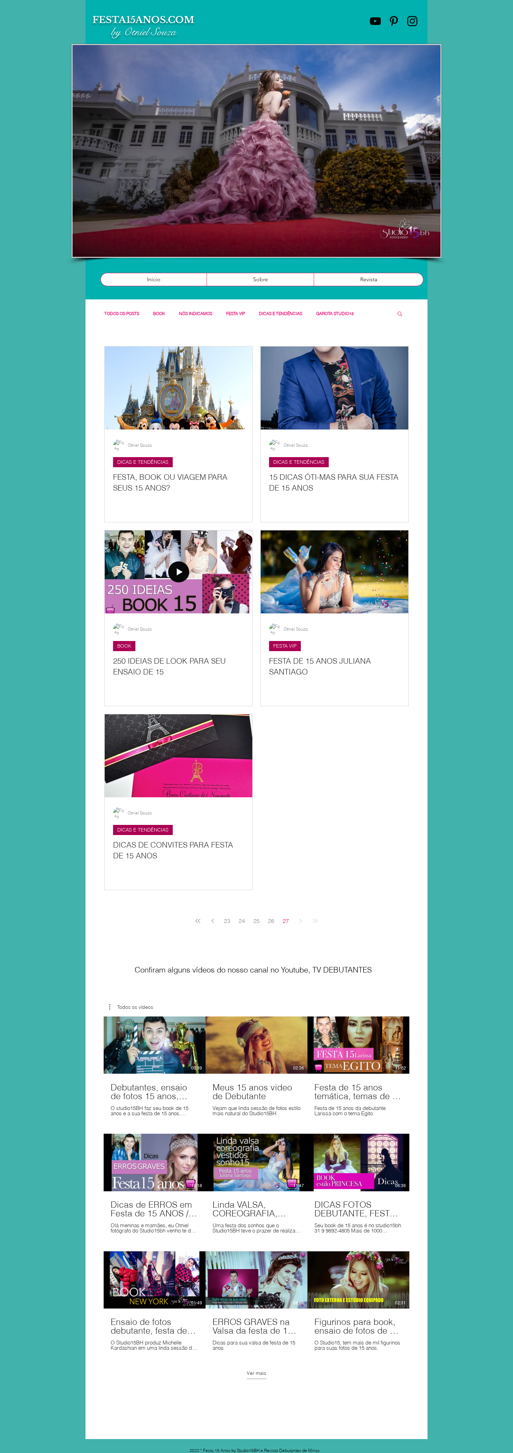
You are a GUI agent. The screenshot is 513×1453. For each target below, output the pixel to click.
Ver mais (256, 1373)
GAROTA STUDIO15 (335, 313)
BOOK (159, 313)
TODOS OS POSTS (121, 313)
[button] (399, 314)
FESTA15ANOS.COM (143, 19)
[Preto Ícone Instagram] (412, 21)
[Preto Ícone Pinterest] (394, 21)
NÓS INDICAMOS (195, 313)
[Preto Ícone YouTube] (375, 21)
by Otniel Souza (143, 32)
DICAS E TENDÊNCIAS (280, 313)
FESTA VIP (235, 313)
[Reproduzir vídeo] (155, 1045)
